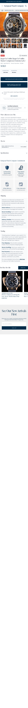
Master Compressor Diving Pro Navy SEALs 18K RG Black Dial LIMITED (11, 296)
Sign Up (14, 327)
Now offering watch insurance (14, 1)
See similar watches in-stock (14, 79)
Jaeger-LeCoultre (9, 10)
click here (22, 259)
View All (23, 267)
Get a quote (14, 95)
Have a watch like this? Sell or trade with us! (14, 85)
